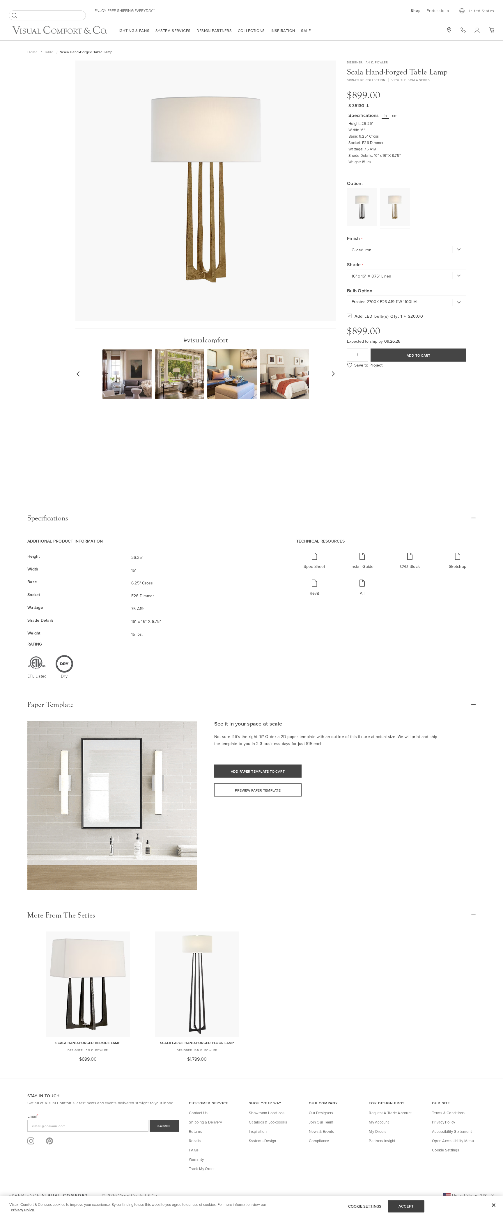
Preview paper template (258, 790)
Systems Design (262, 1140)
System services (173, 30)
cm (395, 115)
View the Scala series (411, 80)
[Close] (493, 1205)
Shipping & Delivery (205, 1122)
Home (33, 51)
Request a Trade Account (390, 1112)
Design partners (214, 30)
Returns (195, 1131)
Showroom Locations (267, 1112)
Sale (306, 30)
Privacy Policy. (23, 1210)
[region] (251, 1206)
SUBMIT (164, 1125)
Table (49, 51)
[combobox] (47, 15)
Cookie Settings (445, 1150)
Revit (314, 593)
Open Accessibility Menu (453, 1140)
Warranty (196, 1159)
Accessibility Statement (452, 1131)
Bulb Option (359, 291)
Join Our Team (321, 1122)
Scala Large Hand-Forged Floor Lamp (197, 1042)
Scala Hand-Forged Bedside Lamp (87, 1042)
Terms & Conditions (448, 1112)
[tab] (251, 518)
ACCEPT (406, 1206)
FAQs (194, 1150)
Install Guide (361, 566)
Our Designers (321, 1112)
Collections (251, 30)
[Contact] (463, 30)
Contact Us (198, 1112)
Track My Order (202, 1168)
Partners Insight (382, 1140)
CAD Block (410, 566)
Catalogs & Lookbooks (268, 1122)
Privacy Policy (443, 1122)
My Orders (377, 1131)
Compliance (319, 1140)
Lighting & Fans (133, 30)
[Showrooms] (449, 30)
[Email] (103, 1126)
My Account (379, 1122)
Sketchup (457, 566)
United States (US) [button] (470, 1195)
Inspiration (283, 30)
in (385, 115)
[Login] (477, 30)
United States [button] (480, 10)
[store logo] (60, 31)
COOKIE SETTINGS (364, 1206)
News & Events (321, 1131)
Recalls (195, 1140)
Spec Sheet (314, 566)
